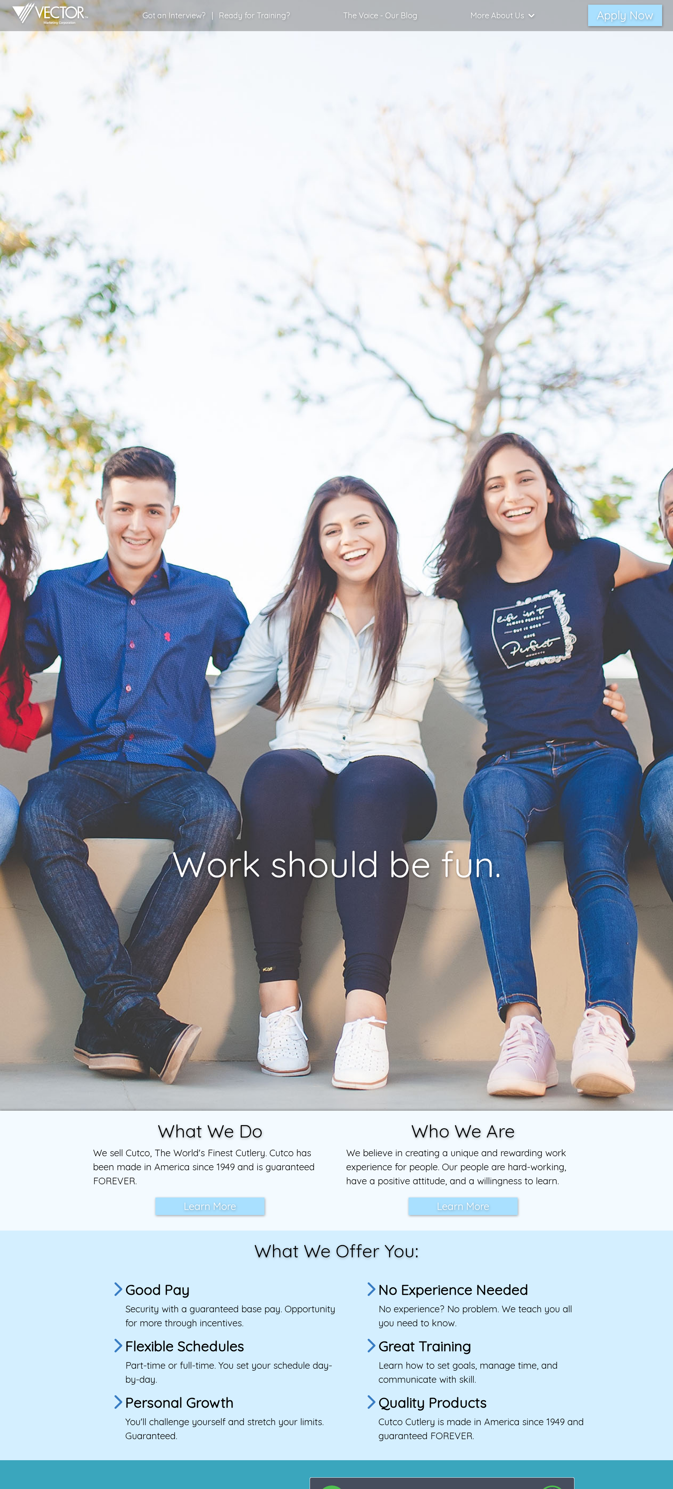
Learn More (210, 1206)
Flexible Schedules (184, 1346)
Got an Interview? (174, 15)
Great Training (425, 1346)
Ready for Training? (254, 15)
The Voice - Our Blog (380, 15)
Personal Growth (179, 1402)
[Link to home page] (46, 15)
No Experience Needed (453, 1289)
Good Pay (157, 1289)
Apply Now (625, 15)
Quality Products (433, 1402)
